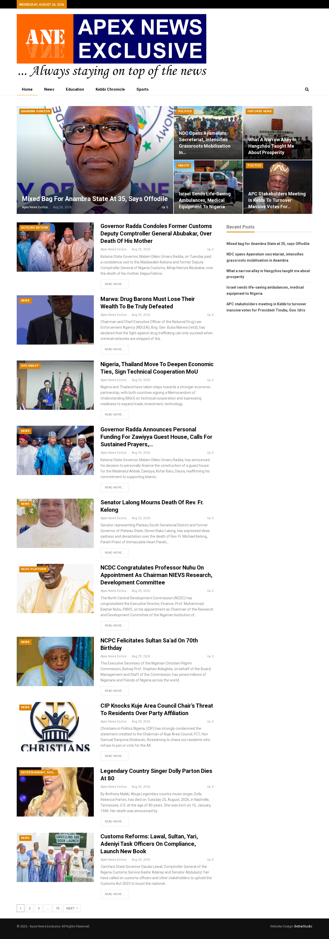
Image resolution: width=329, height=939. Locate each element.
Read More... (114, 284)
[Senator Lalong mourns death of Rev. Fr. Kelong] (55, 523)
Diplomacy (30, 365)
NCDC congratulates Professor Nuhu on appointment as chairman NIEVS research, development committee (156, 575)
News (49, 89)
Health (183, 165)
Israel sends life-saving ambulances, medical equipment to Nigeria (205, 200)
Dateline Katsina (34, 227)
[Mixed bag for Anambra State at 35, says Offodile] (95, 160)
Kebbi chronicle (110, 89)
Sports (142, 89)
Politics (185, 111)
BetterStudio (303, 926)
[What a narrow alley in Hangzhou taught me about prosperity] (278, 133)
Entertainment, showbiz (39, 772)
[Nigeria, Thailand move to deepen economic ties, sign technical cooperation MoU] (55, 385)
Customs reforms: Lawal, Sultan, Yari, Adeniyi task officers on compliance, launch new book (149, 844)
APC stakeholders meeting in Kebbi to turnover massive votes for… (277, 200)
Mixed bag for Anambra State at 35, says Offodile (95, 199)
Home (27, 89)
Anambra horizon (35, 111)
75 (57, 908)
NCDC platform (33, 569)
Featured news (260, 111)
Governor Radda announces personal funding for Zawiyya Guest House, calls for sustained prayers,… (156, 437)
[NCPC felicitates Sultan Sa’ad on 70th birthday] (55, 661)
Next (70, 908)
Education (75, 89)
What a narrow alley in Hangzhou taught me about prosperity (272, 146)
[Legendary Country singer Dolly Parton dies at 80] (55, 792)
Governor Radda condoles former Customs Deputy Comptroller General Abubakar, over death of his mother (156, 233)
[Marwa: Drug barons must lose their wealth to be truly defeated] (55, 320)
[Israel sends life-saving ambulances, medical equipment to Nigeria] (208, 187)
